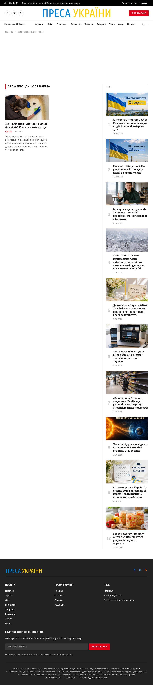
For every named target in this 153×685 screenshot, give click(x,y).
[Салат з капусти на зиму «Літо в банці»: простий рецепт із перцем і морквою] (127, 518)
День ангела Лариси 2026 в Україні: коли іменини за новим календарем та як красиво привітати (130, 310)
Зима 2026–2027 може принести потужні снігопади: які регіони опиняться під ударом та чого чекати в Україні (129, 262)
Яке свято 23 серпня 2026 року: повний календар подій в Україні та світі (52, 3)
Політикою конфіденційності (59, 654)
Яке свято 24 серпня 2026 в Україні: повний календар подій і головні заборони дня (130, 124)
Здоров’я (101, 24)
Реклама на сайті (129, 3)
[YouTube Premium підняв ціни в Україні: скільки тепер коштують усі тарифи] (127, 336)
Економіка (76, 24)
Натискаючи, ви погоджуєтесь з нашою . (40, 654)
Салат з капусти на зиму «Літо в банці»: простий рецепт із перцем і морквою (128, 538)
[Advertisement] (76, 58)
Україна (39, 24)
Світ (50, 24)
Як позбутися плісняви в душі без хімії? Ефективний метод (26, 125)
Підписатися (138, 13)
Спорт (121, 24)
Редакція (143, 3)
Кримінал (89, 24)
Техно (112, 24)
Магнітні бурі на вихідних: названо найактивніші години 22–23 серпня (130, 447)
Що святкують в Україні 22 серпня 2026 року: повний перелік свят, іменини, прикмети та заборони (130, 492)
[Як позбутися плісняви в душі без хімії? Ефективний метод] (27, 107)
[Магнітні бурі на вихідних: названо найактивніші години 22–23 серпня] (127, 428)
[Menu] (147, 24)
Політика (61, 24)
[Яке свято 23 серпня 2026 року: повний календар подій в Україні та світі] (127, 150)
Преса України (133, 669)
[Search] (142, 24)
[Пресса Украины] (76, 13)
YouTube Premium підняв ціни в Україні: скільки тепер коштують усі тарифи (128, 356)
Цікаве (130, 24)
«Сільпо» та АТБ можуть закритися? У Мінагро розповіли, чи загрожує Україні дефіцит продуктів (130, 402)
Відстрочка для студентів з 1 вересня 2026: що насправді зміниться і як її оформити (130, 214)
